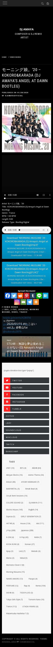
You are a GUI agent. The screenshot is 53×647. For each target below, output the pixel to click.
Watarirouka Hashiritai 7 (17, 613)
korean (30, 544)
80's (23, 468)
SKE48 (10, 592)
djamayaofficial (14, 96)
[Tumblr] (33, 296)
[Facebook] (8, 296)
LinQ (22, 551)
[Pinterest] (26, 296)
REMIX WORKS (11, 307)
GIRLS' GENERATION (31, 516)
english (33, 509)
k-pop (24, 537)
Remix (15, 312)
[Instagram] (17, 302)
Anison (11, 482)
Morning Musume (15, 572)
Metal (23, 558)
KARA (38, 537)
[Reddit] (20, 296)
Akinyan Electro (14, 475)
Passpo (33, 578)
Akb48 (36, 468)
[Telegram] (30, 302)
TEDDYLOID (26, 592)
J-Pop (13, 309)
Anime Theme (36, 475)
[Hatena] (45, 296)
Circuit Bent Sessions (16, 495)
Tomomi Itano (36, 599)
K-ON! (10, 537)
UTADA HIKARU (30, 606)
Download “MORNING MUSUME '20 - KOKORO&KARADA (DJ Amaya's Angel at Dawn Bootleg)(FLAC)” (26, 274)
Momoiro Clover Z (15, 565)
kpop (9, 551)
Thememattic (27, 641)
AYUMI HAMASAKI (30, 482)
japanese (23, 309)
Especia (10, 516)
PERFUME (12, 585)
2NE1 (10, 468)
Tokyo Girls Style (14, 599)
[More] (36, 302)
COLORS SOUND (14, 502)
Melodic (36, 551)
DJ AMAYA (27, 29)
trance (23, 312)
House (25, 523)
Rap (27, 585)
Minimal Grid (9, 641)
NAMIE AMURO (14, 578)
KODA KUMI (12, 544)
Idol (6, 309)
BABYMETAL (13, 488)
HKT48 (10, 523)
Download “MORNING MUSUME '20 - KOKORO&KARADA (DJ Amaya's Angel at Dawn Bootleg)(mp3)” (26, 246)
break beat (31, 488)
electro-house (14, 509)
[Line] (39, 296)
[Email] (23, 302)
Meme (10, 558)
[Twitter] (14, 296)
